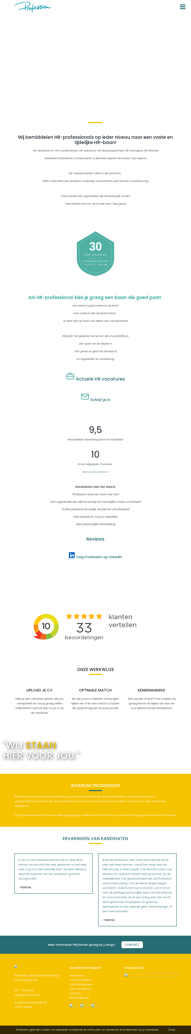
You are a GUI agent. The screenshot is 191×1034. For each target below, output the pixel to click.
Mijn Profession (79, 998)
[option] (95, 60)
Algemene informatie (85, 968)
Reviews (95, 539)
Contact (75, 993)
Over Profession (80, 989)
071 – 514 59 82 (24, 990)
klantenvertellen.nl (98, 471)
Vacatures (76, 975)
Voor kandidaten (80, 980)
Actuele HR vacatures (100, 379)
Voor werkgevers (81, 984)
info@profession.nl (27, 995)
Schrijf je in (100, 399)
